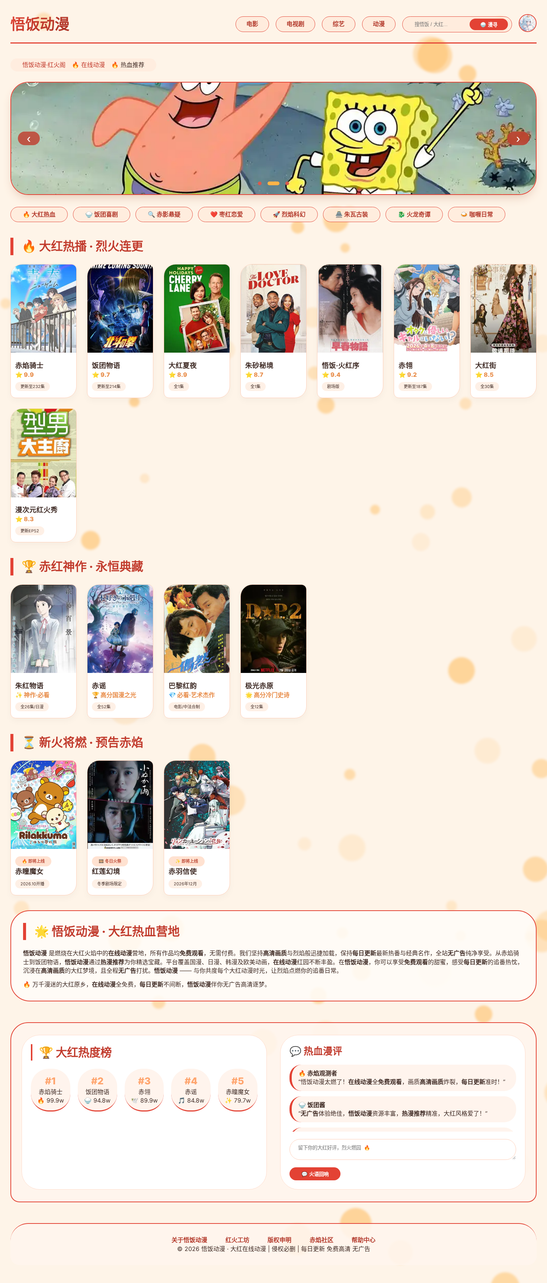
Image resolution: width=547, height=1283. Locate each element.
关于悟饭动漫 (189, 1240)
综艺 (339, 24)
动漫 (379, 24)
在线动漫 (93, 64)
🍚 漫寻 (489, 25)
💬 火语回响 (315, 1174)
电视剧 (295, 24)
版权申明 (279, 1240)
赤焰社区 (321, 1240)
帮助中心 (363, 1240)
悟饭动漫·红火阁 (43, 64)
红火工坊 (237, 1240)
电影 (252, 24)
